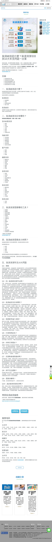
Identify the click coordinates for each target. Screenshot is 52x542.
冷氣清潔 (18, 528)
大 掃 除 (14, 526)
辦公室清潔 (28, 528)
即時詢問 (24, 411)
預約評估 (43, 526)
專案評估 (10, 526)
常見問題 (42, 4)
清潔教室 (32, 528)
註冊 (47, 0)
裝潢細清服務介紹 (6, 71)
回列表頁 (20, 467)
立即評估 (15, 411)
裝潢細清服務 (21, 460)
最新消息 (31, 4)
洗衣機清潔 (28, 526)
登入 (49, 0)
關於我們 (20, 4)
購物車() (43, 0)
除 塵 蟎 (10, 528)
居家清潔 (6, 526)
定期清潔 (6, 528)
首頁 (45, 7)
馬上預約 (51, 370)
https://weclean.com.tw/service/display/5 (11, 401)
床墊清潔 (23, 526)
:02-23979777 (6, 0)
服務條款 (10, 532)
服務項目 (26, 4)
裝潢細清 (18, 526)
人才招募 (47, 4)
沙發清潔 (23, 528)
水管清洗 (14, 528)
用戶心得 (36, 4)
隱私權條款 (15, 532)
